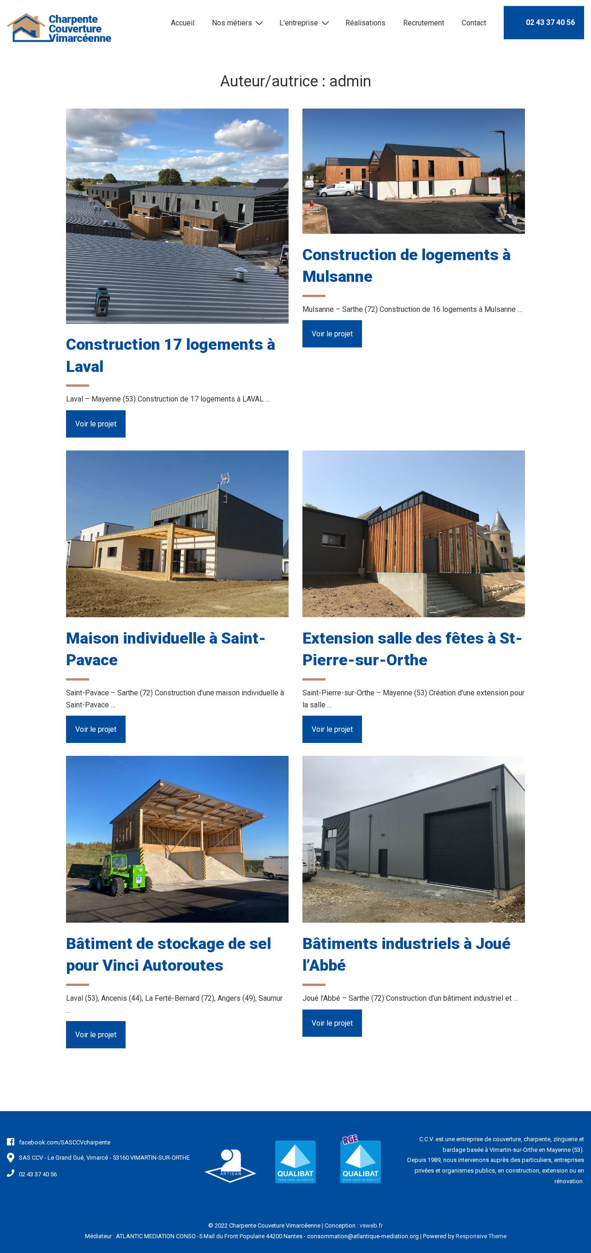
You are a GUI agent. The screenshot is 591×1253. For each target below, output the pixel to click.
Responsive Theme (481, 1236)
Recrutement (423, 22)
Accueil (182, 22)
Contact (474, 22)
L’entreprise (298, 22)
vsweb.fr (371, 1225)
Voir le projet (95, 427)
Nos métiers (232, 22)
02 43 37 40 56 (550, 22)
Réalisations (365, 22)
